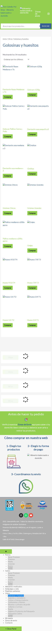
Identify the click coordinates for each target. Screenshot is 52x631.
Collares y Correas (15, 607)
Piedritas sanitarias (12, 591)
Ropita (10, 609)
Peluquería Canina (15, 614)
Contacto (9, 623)
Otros (10, 39)
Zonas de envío (11, 620)
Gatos (7, 571)
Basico (10, 566)
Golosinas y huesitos (16, 596)
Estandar (11, 564)
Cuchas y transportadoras (18, 600)
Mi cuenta (9, 618)
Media (10, 562)
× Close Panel (10, 629)
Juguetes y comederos (16, 598)
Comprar (7, 97)
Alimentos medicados (13, 587)
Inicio (5, 39)
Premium (11, 559)
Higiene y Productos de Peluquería (21, 611)
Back (11, 568)
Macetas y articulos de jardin (19, 604)
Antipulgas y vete (12, 589)
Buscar (45, 26)
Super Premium (14, 557)
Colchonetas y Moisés (16, 602)
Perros (7, 555)
